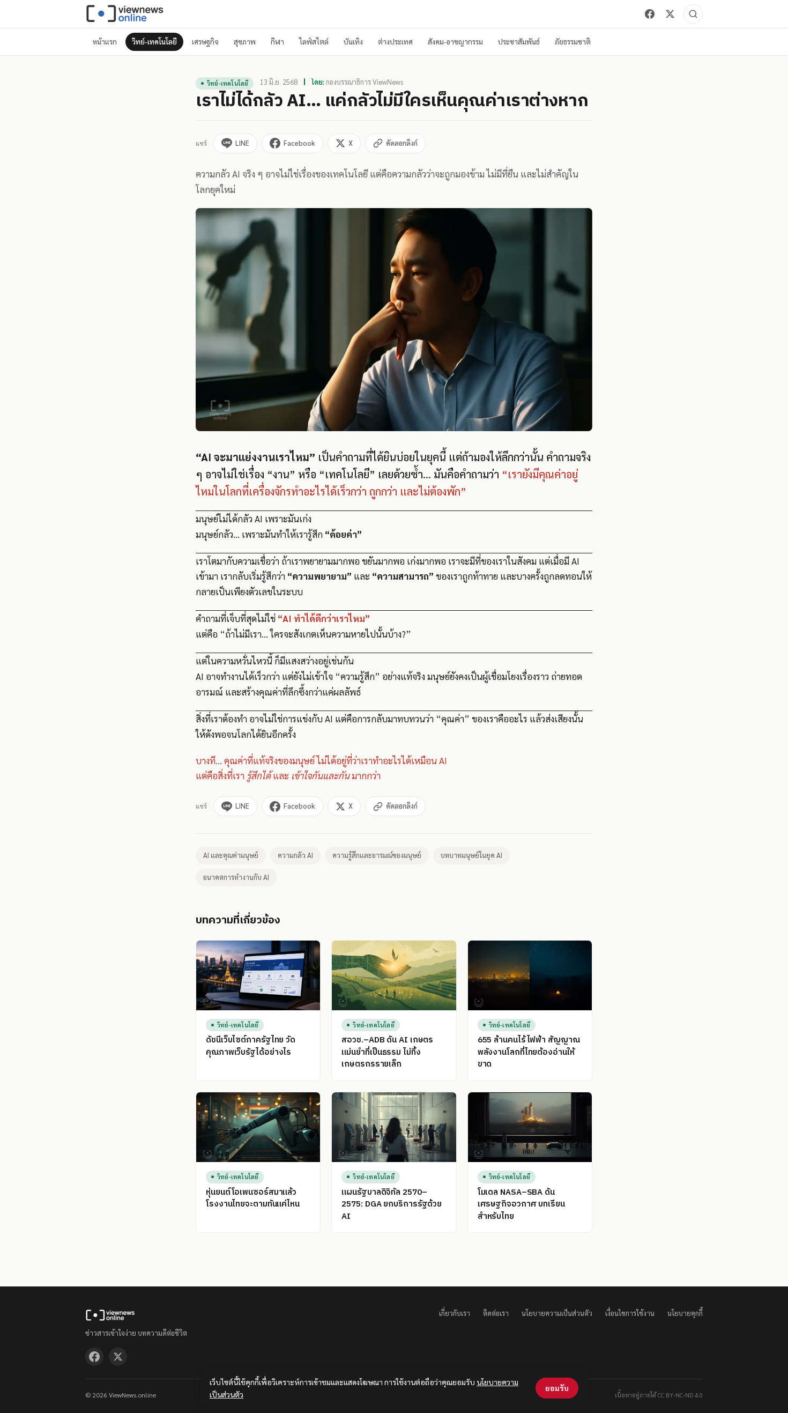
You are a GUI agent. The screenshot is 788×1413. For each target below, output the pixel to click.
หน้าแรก (105, 41)
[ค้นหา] (693, 14)
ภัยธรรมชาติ (573, 41)
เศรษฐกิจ (205, 41)
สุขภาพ (245, 41)
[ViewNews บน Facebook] (650, 14)
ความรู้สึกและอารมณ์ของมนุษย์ (376, 855)
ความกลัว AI (295, 855)
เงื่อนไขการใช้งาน (630, 1313)
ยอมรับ (557, 1388)
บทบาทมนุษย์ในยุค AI (471, 855)
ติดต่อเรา (496, 1313)
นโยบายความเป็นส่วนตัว (557, 1313)
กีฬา (277, 41)
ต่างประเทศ (395, 41)
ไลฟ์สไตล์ (314, 41)
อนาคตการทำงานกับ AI (236, 877)
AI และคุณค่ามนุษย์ (230, 855)
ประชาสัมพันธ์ (519, 41)
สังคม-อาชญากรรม (455, 41)
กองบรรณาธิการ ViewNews (364, 81)
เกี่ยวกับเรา (454, 1313)
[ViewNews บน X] (670, 14)
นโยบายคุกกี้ (685, 1313)
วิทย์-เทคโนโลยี (154, 41)
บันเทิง (353, 41)
